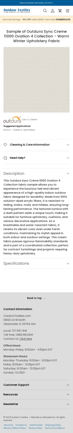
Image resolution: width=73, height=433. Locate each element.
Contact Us (21, 425)
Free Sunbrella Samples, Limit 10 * (36, 2)
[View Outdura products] (12, 119)
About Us (8, 425)
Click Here (26, 339)
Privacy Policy (35, 428)
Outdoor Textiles (20, 417)
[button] (60, 11)
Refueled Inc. (49, 417)
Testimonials (36, 425)
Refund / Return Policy (15, 428)
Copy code (65, 19)
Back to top (34, 298)
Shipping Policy (53, 425)
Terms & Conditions (55, 428)
